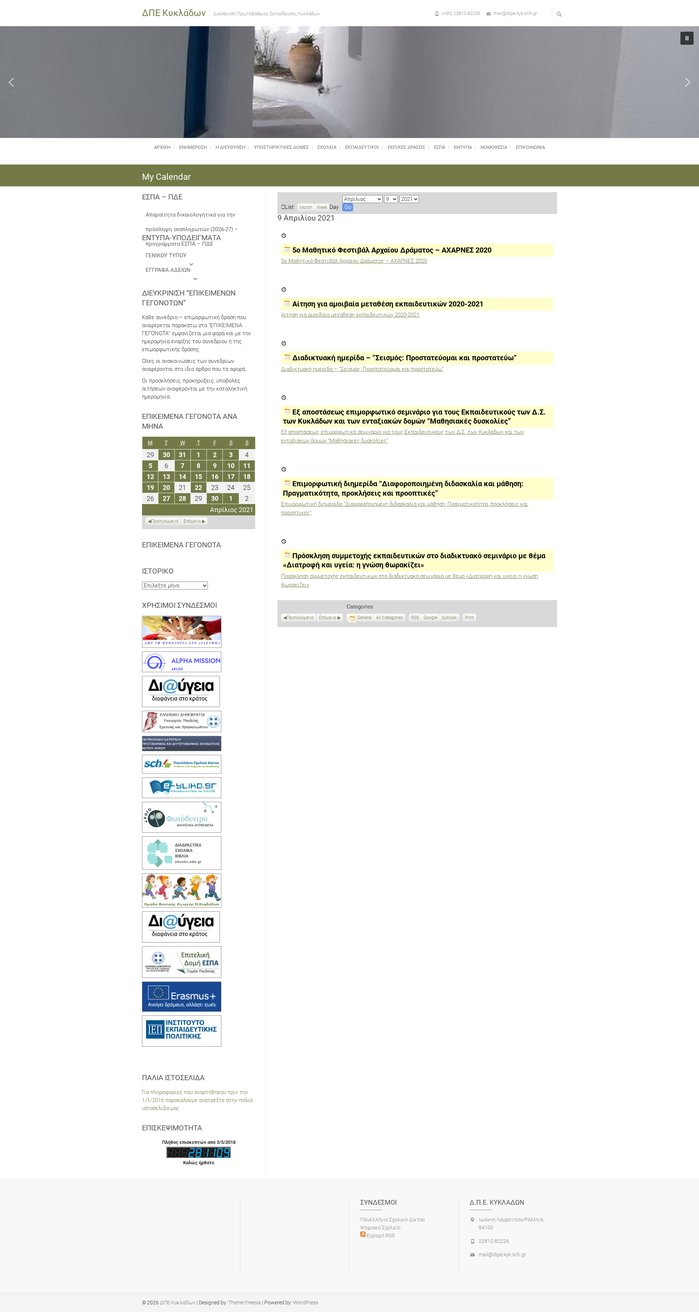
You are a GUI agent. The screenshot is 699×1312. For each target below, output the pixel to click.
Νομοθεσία (494, 147)
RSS (415, 617)
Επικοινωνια (530, 147)
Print (470, 618)
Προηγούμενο (300, 617)
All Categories (389, 617)
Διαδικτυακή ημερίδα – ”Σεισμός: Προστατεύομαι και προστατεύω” (362, 369)
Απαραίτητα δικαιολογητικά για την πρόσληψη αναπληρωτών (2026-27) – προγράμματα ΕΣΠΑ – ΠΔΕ (192, 216)
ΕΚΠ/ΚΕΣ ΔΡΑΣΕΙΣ (406, 147)
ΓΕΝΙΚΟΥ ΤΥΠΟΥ (166, 255)
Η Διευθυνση (230, 147)
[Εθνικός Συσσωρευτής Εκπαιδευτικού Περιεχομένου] (181, 805)
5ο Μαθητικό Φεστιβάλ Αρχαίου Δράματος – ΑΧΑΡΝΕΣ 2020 (354, 261)
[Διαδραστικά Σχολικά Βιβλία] (181, 840)
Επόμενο (327, 617)
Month (306, 207)
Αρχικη (162, 147)
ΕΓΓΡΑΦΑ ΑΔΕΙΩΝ (168, 270)
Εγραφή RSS (380, 1235)
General (364, 617)
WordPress (305, 1302)
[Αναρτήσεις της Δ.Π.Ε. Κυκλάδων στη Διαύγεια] (181, 680)
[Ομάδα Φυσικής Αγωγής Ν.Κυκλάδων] (181, 877)
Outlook (449, 618)
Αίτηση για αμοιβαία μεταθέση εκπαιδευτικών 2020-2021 (350, 315)
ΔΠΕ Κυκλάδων (174, 13)
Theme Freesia (244, 1302)
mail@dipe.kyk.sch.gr (515, 13)
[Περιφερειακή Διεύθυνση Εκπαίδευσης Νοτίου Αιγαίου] (181, 740)
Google (430, 618)
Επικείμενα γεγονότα (181, 544)
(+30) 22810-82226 (461, 13)
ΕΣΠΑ (439, 147)
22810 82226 (494, 1241)
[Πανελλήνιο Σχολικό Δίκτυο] (181, 759)
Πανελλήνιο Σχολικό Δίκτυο (392, 1219)
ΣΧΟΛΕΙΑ (326, 147)
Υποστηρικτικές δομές (281, 147)
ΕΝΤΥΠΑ (463, 147)
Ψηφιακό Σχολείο (380, 1227)
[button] (11, 82)
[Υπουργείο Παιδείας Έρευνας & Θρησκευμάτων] (181, 715)
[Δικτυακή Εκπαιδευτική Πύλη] (181, 781)
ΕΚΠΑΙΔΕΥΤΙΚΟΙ (362, 147)
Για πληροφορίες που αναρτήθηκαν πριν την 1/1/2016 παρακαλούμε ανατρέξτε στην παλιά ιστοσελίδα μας (197, 1100)
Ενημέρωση (193, 147)
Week (322, 207)
